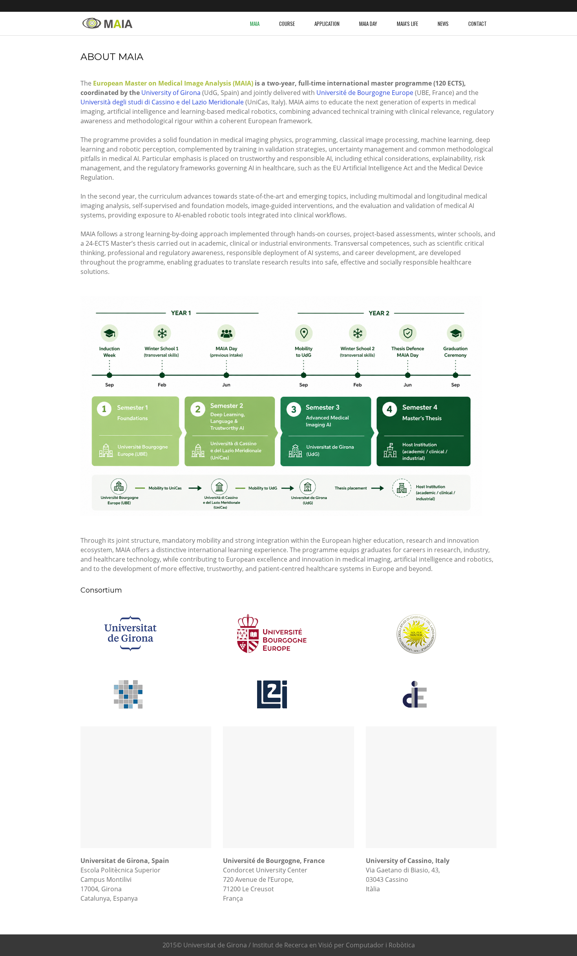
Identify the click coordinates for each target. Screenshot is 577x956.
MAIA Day (368, 23)
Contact (477, 23)
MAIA (254, 23)
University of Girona (171, 92)
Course (287, 23)
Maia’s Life (407, 23)
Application (327, 23)
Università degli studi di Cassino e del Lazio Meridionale (162, 102)
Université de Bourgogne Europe (364, 92)
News (443, 23)
